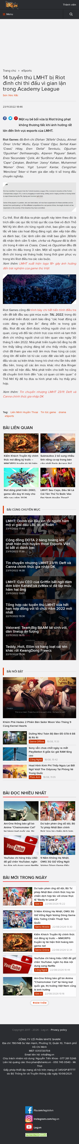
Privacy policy (59, 1029)
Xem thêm (40, 1003)
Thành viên (69, 4)
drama (62, 412)
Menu (9, 14)
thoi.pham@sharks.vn (38, 1062)
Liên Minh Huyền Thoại (24, 412)
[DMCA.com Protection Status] (37, 1135)
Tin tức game (48, 412)
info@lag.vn (47, 1054)
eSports (9, 416)
